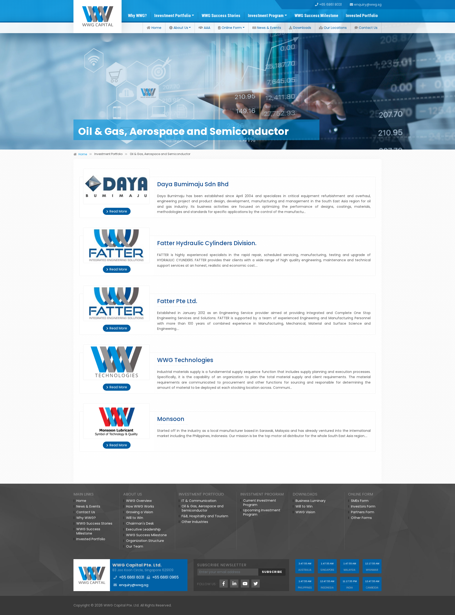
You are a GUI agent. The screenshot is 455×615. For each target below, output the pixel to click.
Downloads (301, 27)
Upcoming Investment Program (261, 512)
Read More (118, 211)
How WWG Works (140, 506)
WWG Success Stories (221, 15)
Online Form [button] (231, 27)
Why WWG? (137, 15)
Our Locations (335, 27)
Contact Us (368, 27)
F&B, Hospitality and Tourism (205, 516)
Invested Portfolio (362, 15)
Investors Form (363, 506)
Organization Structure (145, 541)
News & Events (268, 27)
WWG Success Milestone (316, 15)
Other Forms (361, 518)
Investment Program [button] (265, 15)
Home (155, 27)
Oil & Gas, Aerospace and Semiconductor (202, 508)
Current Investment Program (259, 502)
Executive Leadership (143, 529)
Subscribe (272, 572)
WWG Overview (139, 501)
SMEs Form (360, 501)
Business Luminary (311, 501)
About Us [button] (180, 27)
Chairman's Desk (140, 523)
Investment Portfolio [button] (172, 15)
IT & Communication (199, 501)
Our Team (134, 546)
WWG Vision (305, 512)
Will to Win (134, 518)
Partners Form (362, 512)
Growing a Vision (139, 512)
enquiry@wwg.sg (367, 4)
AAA (206, 27)
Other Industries (195, 522)
